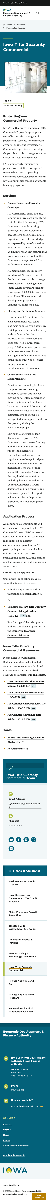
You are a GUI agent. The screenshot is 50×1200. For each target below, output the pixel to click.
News (6, 1135)
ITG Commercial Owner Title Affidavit (24, 717)
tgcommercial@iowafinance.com (25, 805)
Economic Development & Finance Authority (16, 14)
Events (6, 1140)
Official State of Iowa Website (15, 3)
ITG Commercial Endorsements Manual (25, 684)
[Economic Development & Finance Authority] (10, 10)
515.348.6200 (17, 1090)
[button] (39, 1196)
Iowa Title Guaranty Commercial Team (21, 633)
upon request (37, 674)
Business (21, 25)
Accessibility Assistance (16, 1145)
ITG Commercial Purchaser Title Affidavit (26, 706)
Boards (7, 1129)
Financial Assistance (15, 28)
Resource (30, 593)
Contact (7, 1124)
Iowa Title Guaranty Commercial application (26, 611)
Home (9, 25)
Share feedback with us (25, 1106)
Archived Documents (14, 1155)
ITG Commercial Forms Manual (25, 695)
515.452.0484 (15, 825)
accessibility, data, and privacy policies (22, 1193)
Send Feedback (11, 1185)
